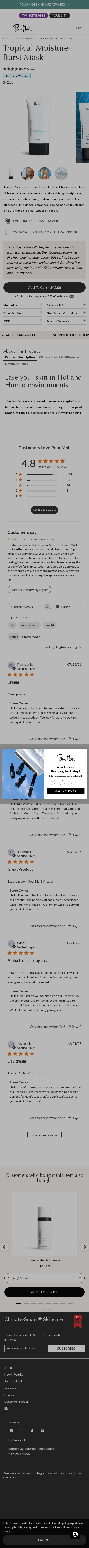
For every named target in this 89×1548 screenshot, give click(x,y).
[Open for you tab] (75, 1534)
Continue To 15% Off (65, 791)
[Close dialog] (84, 751)
